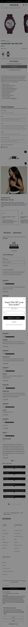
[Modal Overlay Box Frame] (14, 313)
